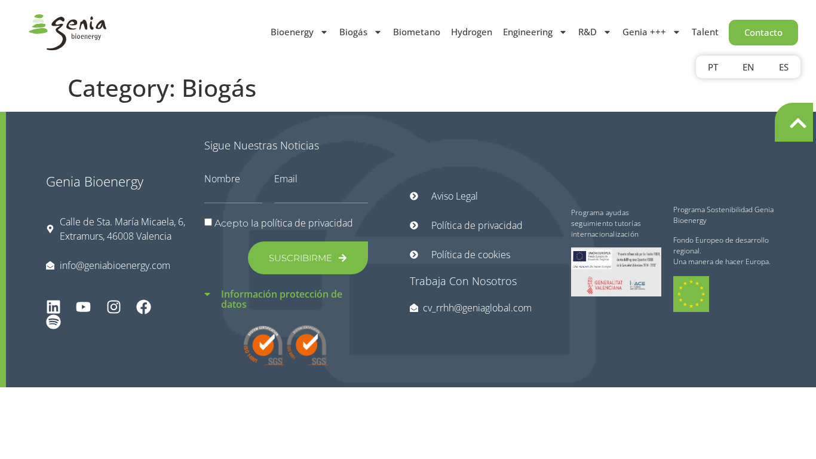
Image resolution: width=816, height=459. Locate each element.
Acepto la (283, 223)
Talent (705, 32)
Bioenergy (292, 32)
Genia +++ (644, 32)
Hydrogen (471, 32)
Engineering (528, 32)
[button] (286, 292)
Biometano (416, 32)
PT (713, 67)
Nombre (222, 178)
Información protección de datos (281, 299)
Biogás (353, 32)
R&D (587, 32)
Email (285, 178)
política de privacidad (307, 223)
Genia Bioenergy (94, 181)
